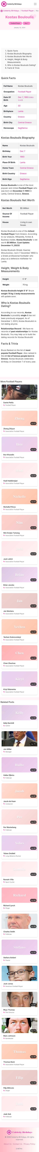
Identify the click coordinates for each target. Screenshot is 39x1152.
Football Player (27, 11)
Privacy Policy (29, 1144)
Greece (21, 117)
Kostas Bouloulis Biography (19, 53)
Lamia (20, 111)
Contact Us (17, 1144)
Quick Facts (12, 51)
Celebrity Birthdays (14, 4)
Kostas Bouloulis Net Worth (19, 56)
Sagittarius (23, 128)
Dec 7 (20, 97)
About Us (7, 1144)
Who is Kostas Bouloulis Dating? (21, 65)
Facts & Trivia (13, 68)
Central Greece (25, 122)
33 (19, 106)
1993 (26, 97)
